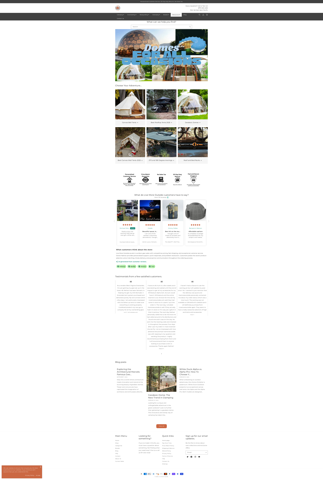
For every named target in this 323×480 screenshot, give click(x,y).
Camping (120, 14)
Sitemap (164, 464)
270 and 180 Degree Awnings (160, 160)
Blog (184, 14)
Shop (116, 443)
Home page (165, 440)
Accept (38, 475)
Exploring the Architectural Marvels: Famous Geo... (128, 372)
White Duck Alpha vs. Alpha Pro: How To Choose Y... (191, 372)
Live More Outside (163, 476)
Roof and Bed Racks (192, 160)
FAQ (116, 453)
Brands (165, 14)
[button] (199, 15)
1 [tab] (161, 354)
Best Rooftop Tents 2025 (160, 122)
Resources (175, 14)
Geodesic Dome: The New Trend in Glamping (160, 396)
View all (161, 426)
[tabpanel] (130, 298)
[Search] (190, 27)
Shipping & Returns (168, 448)
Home (117, 440)
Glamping (155, 14)
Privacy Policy (166, 453)
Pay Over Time (167, 443)
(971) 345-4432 (203, 8)
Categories (118, 445)
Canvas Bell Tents (129, 122)
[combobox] (161, 27)
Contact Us (120, 18)
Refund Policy (166, 451)
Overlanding (131, 14)
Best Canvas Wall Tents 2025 (129, 160)
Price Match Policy (168, 445)
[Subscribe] (206, 453)
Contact (117, 456)
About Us (118, 458)
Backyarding (144, 14)
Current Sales (119, 461)
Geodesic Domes (192, 122)
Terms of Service (167, 456)
